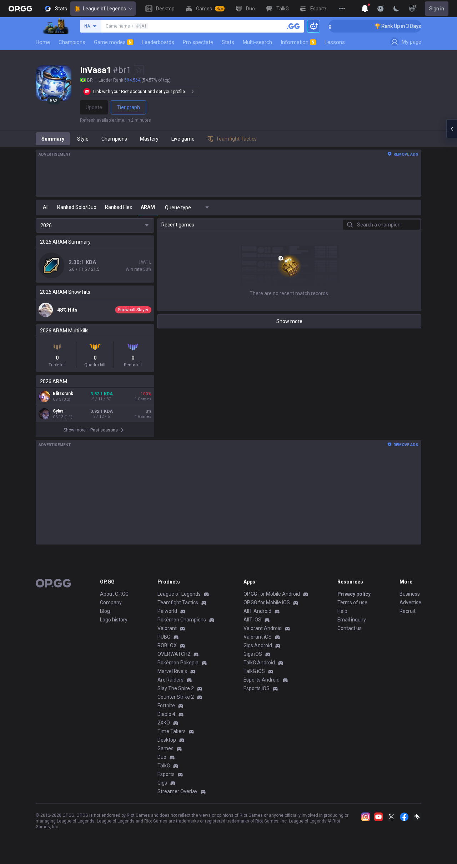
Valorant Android (262, 628)
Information (298, 42)
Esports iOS (256, 688)
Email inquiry (351, 620)
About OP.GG (114, 594)
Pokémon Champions (181, 620)
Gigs (162, 783)
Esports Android (261, 680)
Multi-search (257, 42)
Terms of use (352, 602)
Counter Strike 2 (175, 697)
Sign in (436, 8)
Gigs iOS (252, 654)
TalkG (163, 765)
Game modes (113, 42)
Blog (105, 611)
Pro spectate (198, 42)
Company (111, 602)
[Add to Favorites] (139, 70)
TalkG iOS (254, 671)
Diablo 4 (166, 714)
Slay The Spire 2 (175, 688)
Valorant (167, 628)
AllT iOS (252, 620)
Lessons (335, 42)
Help (342, 611)
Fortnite (166, 705)
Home (43, 42)
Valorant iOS (257, 637)
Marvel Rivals (172, 671)
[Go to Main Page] (20, 8)
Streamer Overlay (177, 791)
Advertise (410, 602)
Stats (228, 42)
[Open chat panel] (451, 128)
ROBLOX (167, 645)
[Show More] (365, 8)
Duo (161, 757)
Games (165, 748)
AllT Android (257, 611)
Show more (289, 321)
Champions (72, 42)
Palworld (167, 611)
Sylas (58, 411)
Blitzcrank (63, 393)
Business (410, 594)
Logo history (113, 620)
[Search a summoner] (293, 26)
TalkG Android (259, 662)
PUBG (163, 637)
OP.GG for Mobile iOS (266, 602)
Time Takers (171, 731)
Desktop (166, 740)
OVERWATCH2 (173, 654)
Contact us (349, 628)
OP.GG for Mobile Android (271, 594)
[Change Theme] (396, 8)
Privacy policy (354, 594)
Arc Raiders (170, 680)
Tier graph (128, 107)
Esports (166, 774)
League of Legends (104, 8)
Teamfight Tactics (177, 602)
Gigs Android (257, 645)
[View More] (342, 8)
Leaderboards (158, 42)
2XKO (163, 723)
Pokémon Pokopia (178, 662)
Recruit (408, 611)
